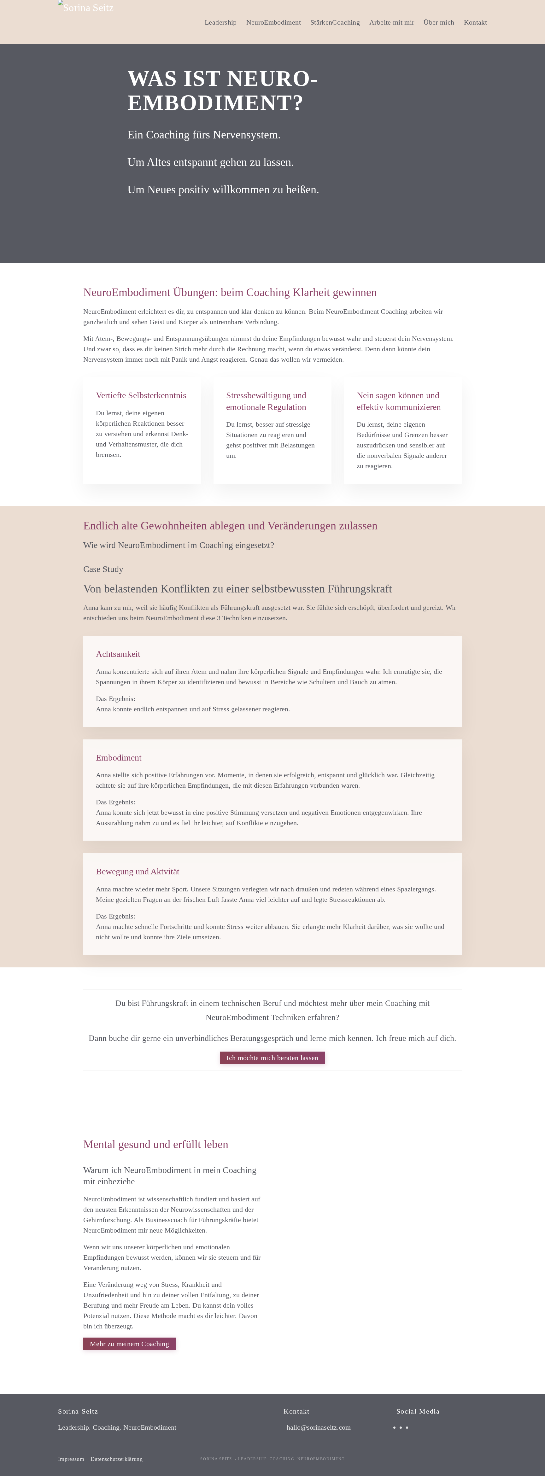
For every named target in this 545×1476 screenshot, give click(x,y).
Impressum (71, 1459)
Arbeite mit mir (391, 22)
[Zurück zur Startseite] (113, 22)
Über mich (439, 22)
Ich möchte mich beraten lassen (272, 1058)
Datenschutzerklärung (117, 1459)
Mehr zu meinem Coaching (129, 1344)
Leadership (221, 22)
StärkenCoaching (335, 22)
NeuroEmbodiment (273, 22)
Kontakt (475, 22)
